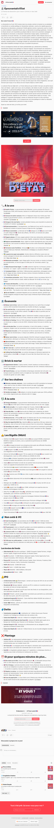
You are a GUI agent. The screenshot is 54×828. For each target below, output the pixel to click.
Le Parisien (13, 219)
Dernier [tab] (9, 763)
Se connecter (48, 2)
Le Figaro (39, 228)
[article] (27, 769)
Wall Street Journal (32, 419)
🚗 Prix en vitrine (6, 767)
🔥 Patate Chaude (6, 784)
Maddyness (30, 529)
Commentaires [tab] (5, 745)
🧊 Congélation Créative (8, 775)
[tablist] (8, 745)
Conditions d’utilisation (34, 722)
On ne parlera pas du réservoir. (8, 768)
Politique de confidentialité (33, 725)
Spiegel (6, 251)
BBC (23, 374)
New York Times (11, 258)
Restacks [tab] (12, 745)
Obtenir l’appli (34, 821)
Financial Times (8, 345)
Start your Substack (23, 821)
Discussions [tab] (15, 763)
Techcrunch (48, 424)
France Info (49, 239)
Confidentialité (25, 818)
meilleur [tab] (4, 763)
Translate (4, 5)
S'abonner (41, 2)
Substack (17, 825)
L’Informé (13, 524)
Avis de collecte (38, 818)
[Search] (51, 763)
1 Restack (13, 730)
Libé (16, 234)
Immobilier (12, 368)
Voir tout (4, 793)
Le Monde (7, 213)
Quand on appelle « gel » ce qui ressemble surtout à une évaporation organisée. (20, 777)
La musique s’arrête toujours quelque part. (11, 786)
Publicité (5, 108)
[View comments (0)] (7, 17)
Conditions (31, 818)
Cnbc (34, 394)
